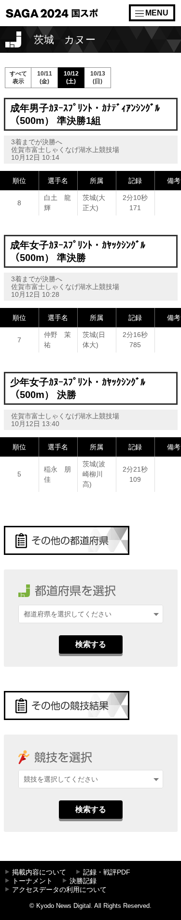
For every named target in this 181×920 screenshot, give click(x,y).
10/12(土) (71, 77)
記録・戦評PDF (106, 872)
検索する (90, 644)
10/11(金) (44, 77)
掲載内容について (39, 872)
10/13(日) (97, 77)
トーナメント (32, 881)
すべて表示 (18, 77)
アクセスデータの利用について (59, 889)
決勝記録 (83, 881)
